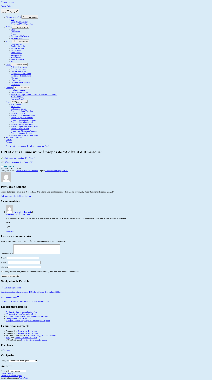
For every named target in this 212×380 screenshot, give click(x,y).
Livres (8, 65)
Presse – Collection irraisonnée (23, 115)
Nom (3, 258)
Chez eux (14, 78)
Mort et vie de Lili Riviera (21, 76)
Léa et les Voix (16, 80)
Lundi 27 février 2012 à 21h (26, 338)
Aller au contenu (7, 2)
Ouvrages (9, 88)
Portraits (9, 41)
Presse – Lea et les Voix (20, 129)
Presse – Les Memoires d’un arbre (24, 131)
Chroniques (15, 32)
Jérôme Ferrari (16, 50)
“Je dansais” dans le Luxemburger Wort (21, 312)
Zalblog (9, 27)
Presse (13, 34)
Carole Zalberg (7, 6)
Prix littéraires (16, 104)
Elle (12, 20)
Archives (4, 371)
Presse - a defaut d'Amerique (27, 171)
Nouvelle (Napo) (17, 99)
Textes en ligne (16, 38)
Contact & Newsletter (19, 22)
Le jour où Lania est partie (21, 74)
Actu (13, 30)
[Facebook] (6, 350)
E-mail (4, 262)
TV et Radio (15, 107)
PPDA (65, 171)
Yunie (8, 338)
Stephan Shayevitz (18, 46)
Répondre (9, 231)
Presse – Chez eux (18, 113)
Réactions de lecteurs (14, 137)
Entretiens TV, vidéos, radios (22, 24)
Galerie (9, 140)
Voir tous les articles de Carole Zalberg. (16, 196)
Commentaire (7, 254)
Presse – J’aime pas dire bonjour (23, 120)
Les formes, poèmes (18, 90)
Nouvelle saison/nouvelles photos (34, 340)
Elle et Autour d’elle (13, 17)
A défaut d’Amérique (19, 67)
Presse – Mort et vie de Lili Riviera (24, 135)
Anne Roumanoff (17, 59)
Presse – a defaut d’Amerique (22, 111)
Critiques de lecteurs (18, 109)
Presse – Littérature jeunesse (22, 133)
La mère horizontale (18, 71)
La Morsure (15, 85)
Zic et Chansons (17, 97)
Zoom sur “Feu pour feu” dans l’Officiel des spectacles (27, 316)
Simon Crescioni (17, 48)
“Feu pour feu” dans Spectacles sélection (21, 314)
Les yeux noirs (16, 55)
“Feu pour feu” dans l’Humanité (18, 318)
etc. (12, 61)
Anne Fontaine (16, 53)
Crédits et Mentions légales (11, 376)
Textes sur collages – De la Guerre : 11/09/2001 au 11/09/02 (34, 95)
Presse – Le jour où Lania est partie (24, 126)
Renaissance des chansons (28, 331)
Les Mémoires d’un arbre (20, 82)
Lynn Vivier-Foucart (22, 212)
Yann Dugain (16, 57)
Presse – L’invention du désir (22, 122)
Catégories (5, 361)
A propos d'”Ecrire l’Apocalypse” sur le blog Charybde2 (28, 321)
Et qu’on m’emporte (18, 69)
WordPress (23, 378)
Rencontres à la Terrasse (20, 36)
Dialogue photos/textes (19, 92)
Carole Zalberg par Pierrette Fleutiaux (43, 335)
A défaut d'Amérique (53, 171)
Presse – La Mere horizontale (22, 124)
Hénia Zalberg (16, 44)
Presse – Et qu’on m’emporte (22, 118)
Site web (4, 267)
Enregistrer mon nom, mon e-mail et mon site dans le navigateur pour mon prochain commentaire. (41, 272)
